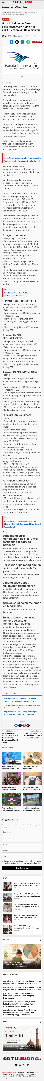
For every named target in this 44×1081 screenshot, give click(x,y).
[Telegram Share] (22, 42)
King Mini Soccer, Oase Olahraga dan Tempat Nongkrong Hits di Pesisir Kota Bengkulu (32, 809)
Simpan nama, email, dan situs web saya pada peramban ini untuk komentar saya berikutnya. (21, 862)
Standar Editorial (29, 1076)
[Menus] (3, 2)
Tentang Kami (6, 1078)
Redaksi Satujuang (15, 36)
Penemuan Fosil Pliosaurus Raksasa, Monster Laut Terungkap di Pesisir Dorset (10, 737)
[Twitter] (20, 725)
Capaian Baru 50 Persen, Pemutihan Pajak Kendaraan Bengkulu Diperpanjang (18, 995)
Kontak (32, 1074)
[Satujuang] (22, 2)
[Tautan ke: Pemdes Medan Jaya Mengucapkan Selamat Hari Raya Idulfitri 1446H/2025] (22, 1038)
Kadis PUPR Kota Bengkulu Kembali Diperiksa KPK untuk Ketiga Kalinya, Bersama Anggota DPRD (26, 916)
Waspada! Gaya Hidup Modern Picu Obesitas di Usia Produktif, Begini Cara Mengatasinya (31, 788)
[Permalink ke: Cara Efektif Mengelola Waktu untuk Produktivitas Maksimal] (32, 758)
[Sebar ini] (11, 42)
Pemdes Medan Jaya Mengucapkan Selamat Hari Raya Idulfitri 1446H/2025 (21, 1045)
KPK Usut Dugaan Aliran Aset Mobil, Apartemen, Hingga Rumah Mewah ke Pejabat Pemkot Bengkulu (26, 906)
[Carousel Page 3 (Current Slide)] (22, 966)
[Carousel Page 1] (17, 966)
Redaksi (18, 1076)
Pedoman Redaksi (8, 1076)
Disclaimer (21, 1072)
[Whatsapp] (28, 42)
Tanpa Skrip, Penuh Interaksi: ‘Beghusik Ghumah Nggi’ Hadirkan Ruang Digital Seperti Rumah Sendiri (22, 524)
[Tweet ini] (17, 42)
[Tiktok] (28, 725)
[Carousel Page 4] (24, 966)
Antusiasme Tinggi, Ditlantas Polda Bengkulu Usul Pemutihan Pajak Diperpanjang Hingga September (20, 1004)
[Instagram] (24, 725)
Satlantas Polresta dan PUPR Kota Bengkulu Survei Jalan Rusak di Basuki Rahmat (22, 982)
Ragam (9, 12)
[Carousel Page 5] (26, 966)
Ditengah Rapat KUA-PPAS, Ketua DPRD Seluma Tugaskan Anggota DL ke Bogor (27, 895)
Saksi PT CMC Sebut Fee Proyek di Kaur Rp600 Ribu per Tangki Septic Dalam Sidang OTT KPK (27, 884)
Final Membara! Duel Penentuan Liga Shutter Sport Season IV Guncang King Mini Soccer (11, 809)
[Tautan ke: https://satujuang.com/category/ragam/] (40, 940)
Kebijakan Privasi (21, 1074)
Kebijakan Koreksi (8, 1074)
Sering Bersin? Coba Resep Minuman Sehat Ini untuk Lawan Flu (33, 734)
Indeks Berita (31, 1072)
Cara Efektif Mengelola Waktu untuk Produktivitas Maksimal (31, 767)
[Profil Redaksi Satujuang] (4, 35)
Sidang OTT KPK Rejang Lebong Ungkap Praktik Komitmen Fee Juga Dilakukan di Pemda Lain (26, 927)
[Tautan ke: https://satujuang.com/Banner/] (40, 1022)
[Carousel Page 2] (20, 966)
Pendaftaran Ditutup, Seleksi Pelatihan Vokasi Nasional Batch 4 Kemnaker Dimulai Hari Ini (11, 767)
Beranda (4, 12)
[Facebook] (16, 725)
